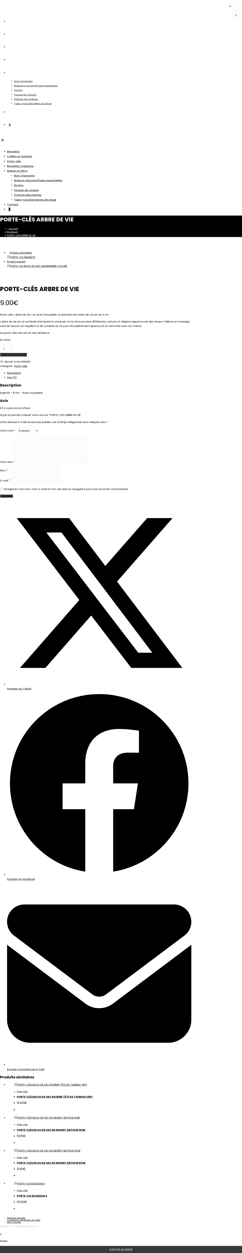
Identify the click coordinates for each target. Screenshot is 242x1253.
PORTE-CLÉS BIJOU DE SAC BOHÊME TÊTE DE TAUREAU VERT (55, 1097)
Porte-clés (22, 1091)
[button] (235, 15)
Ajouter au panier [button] (121, 1249)
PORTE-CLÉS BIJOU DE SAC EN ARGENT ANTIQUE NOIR (51, 1130)
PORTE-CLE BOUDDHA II (32, 1196)
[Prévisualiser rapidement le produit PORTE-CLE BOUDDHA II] (235, 6)
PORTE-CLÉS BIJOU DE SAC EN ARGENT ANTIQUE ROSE (51, 1163)
